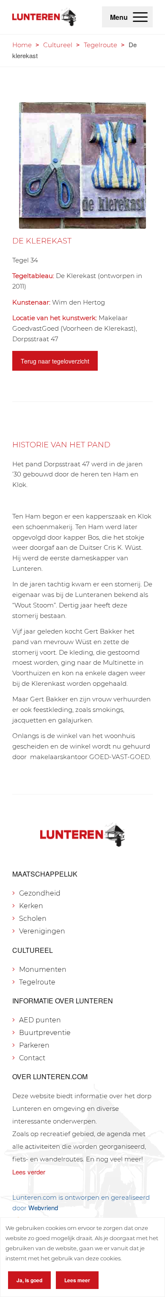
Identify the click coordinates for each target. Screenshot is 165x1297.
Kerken (31, 906)
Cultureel (57, 45)
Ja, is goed (29, 1280)
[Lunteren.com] (44, 17)
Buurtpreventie (45, 1033)
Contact (32, 1058)
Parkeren (34, 1045)
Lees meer (77, 1280)
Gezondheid (39, 893)
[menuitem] (140, 17)
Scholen (33, 919)
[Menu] (140, 17)
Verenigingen (42, 931)
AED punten (40, 1020)
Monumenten (42, 969)
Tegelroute (100, 45)
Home (22, 45)
